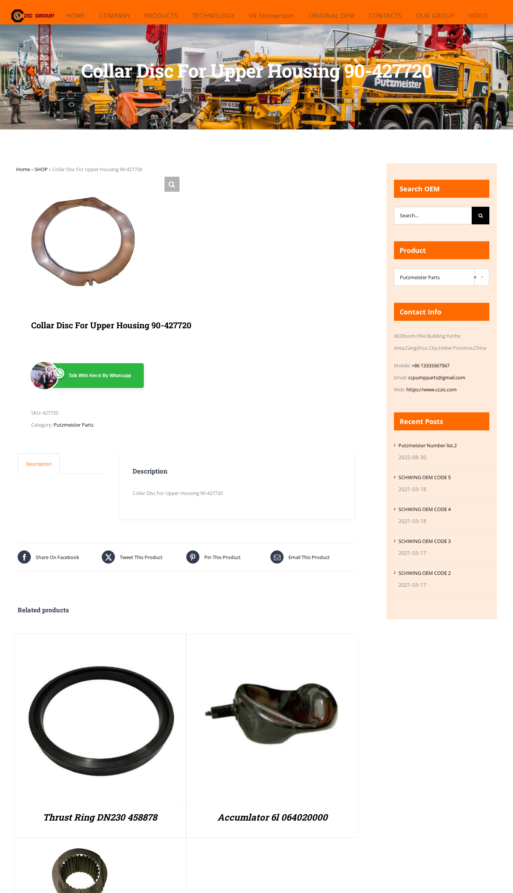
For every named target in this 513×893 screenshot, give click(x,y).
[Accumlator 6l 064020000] (272, 642)
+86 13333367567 (431, 365)
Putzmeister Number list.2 (427, 445)
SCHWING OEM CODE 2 (424, 573)
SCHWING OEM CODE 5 (424, 477)
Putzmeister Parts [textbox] (438, 277)
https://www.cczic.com (431, 389)
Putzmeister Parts (74, 424)
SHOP (210, 89)
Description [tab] (38, 463)
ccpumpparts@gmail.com (436, 377)
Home (189, 89)
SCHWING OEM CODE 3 (424, 541)
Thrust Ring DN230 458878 (100, 817)
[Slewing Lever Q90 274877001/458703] (82, 846)
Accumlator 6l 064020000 (272, 817)
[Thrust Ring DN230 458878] (100, 642)
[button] (172, 184)
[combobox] (441, 277)
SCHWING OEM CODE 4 (424, 509)
